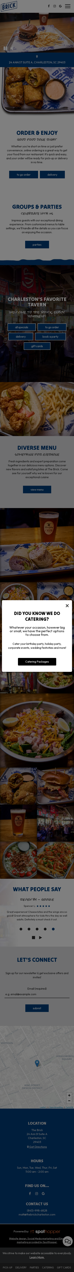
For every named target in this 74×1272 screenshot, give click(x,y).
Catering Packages (37, 661)
